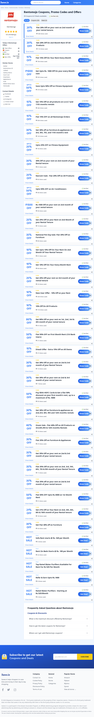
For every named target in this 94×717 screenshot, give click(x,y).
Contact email (9, 101)
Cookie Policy (37, 681)
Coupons (35, 20)
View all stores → (70, 689)
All (27, 20)
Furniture (21, 7)
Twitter (7, 96)
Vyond (66, 686)
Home (2, 7)
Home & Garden (13, 7)
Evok (4, 81)
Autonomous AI (8, 68)
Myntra (66, 683)
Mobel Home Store (9, 84)
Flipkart (66, 681)
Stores (67, 3)
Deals (44, 20)
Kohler (5, 66)
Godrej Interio (7, 73)
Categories (77, 3)
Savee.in (5, 675)
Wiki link (7, 104)
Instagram (8, 99)
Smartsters (6, 77)
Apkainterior (7, 79)
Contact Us (36, 678)
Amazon (67, 678)
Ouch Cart (6, 75)
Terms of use (37, 689)
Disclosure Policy (39, 686)
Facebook (8, 94)
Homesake (6, 86)
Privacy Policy (37, 683)
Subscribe (85, 657)
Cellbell (5, 70)
